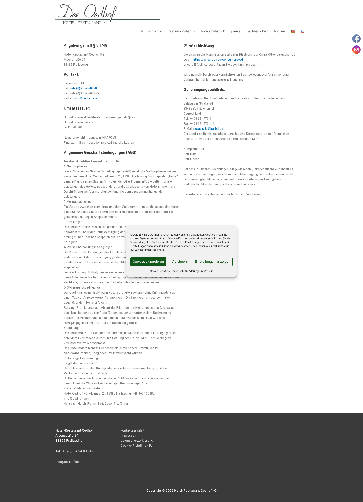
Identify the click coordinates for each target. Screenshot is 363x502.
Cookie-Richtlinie (160, 271)
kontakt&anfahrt (132, 430)
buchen (279, 31)
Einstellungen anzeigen (212, 262)
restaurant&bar (179, 31)
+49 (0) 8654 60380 (83, 88)
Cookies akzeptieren (148, 262)
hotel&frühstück (213, 31)
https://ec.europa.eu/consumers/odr (218, 59)
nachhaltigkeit (257, 31)
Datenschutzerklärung (153, 238)
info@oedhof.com (87, 98)
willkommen (149, 31)
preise (236, 31)
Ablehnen (179, 262)
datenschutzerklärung (186, 271)
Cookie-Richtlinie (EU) (137, 446)
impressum (207, 271)
